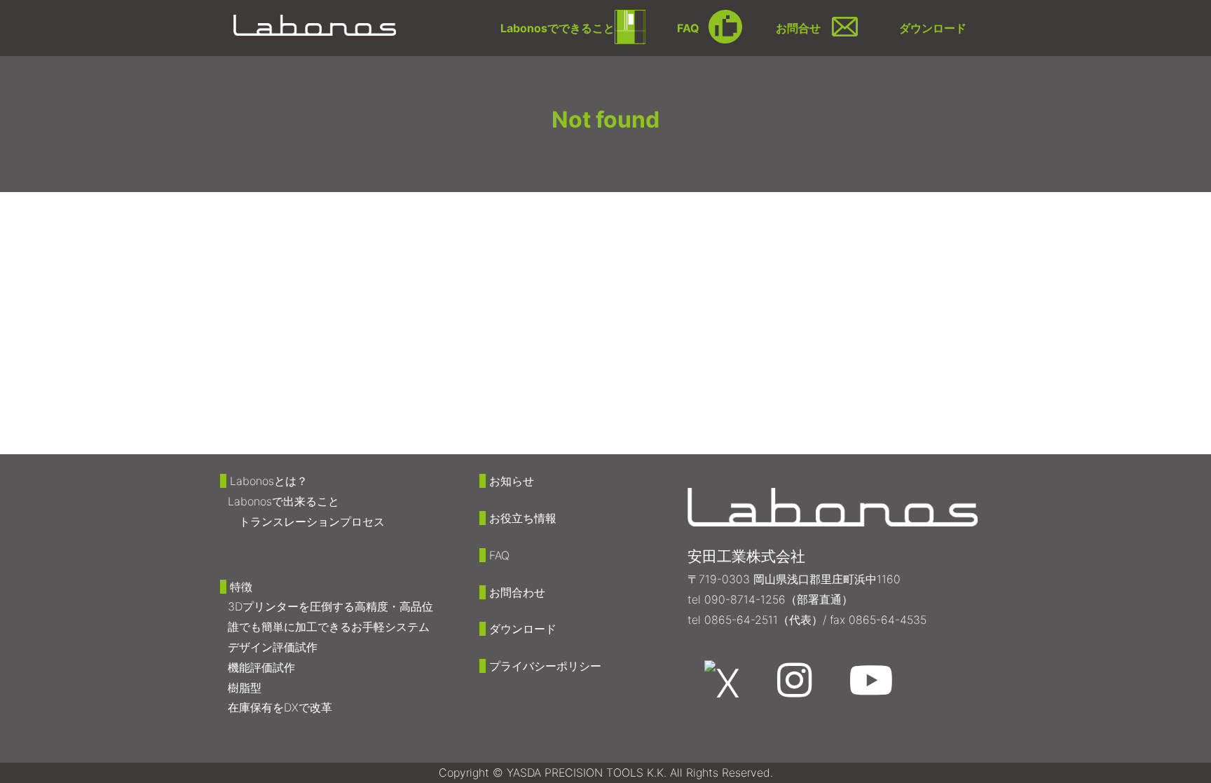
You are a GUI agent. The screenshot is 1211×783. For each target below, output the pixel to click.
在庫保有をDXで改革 (280, 707)
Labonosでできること (557, 28)
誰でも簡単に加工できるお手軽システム (329, 627)
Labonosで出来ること (283, 501)
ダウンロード (932, 28)
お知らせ (511, 481)
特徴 (241, 587)
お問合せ (798, 28)
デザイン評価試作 (272, 647)
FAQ (688, 28)
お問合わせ (517, 592)
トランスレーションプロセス (312, 522)
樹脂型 (244, 688)
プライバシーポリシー (545, 666)
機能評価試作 (261, 667)
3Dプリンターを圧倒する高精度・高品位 (330, 606)
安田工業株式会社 (746, 556)
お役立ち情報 (522, 518)
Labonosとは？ (269, 481)
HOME (241, 208)
